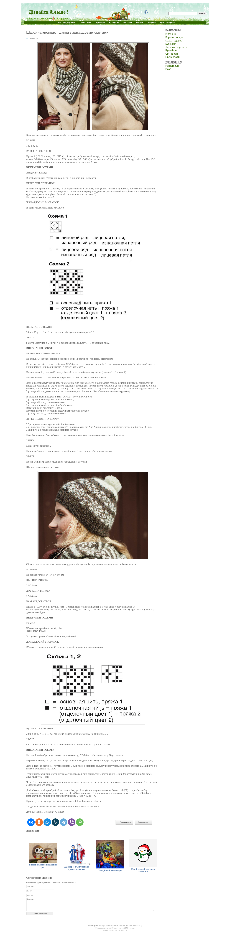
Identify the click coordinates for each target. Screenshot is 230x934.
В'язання (127, 22)
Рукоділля (114, 22)
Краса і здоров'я (167, 22)
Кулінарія (100, 22)
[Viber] (71, 822)
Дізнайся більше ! (49, 11)
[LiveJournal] (55, 822)
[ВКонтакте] (31, 822)
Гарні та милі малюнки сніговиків (143, 870)
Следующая (143, 822)
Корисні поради (174, 37)
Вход (168, 69)
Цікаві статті (85, 22)
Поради (139, 22)
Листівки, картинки (66, 22)
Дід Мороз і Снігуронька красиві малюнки (76, 868)
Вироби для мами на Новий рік (43, 866)
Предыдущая (125, 822)
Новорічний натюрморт (110, 870)
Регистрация (172, 65)
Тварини (152, 22)
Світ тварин (172, 53)
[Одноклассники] (39, 822)
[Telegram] (63, 822)
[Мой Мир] (47, 822)
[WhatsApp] (80, 822)
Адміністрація (93, 925)
